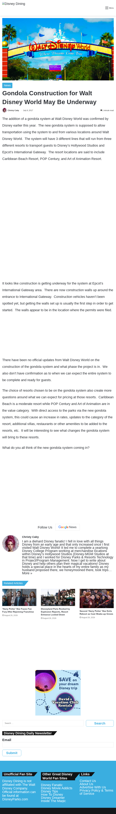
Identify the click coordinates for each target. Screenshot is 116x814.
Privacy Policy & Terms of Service (96, 792)
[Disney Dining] (13, 8)
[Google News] (67, 527)
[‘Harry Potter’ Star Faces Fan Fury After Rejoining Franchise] (19, 597)
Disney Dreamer (53, 798)
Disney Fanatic (52, 785)
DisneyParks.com (15, 799)
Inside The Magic (53, 801)
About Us (86, 784)
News (7, 85)
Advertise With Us (93, 787)
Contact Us (88, 781)
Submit (11, 753)
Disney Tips (49, 791)
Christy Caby (13, 110)
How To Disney (52, 794)
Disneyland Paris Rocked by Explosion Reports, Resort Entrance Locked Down (55, 612)
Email (6, 739)
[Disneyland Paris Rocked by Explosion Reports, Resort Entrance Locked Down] (58, 597)
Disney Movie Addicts (56, 788)
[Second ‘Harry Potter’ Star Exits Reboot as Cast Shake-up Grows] (97, 598)
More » (27, 573)
